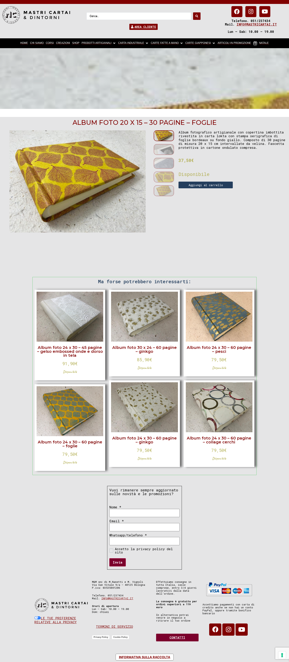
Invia (117, 562)
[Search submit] (197, 16)
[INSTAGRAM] (250, 11)
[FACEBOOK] (236, 11)
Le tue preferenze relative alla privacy (55, 620)
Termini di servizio (114, 626)
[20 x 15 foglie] (77, 181)
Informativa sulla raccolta (144, 657)
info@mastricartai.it (257, 24)
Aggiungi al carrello (206, 185)
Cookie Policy (120, 637)
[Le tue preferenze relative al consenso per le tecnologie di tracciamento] (282, 655)
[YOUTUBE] (264, 11)
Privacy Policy (101, 637)
